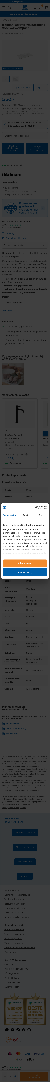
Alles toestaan (25, 563)
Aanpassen (23, 572)
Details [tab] (26, 515)
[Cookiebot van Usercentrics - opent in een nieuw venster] (35, 507)
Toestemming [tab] (9, 515)
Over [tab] (41, 515)
